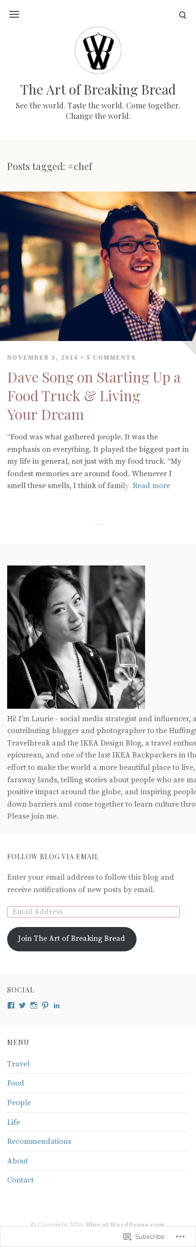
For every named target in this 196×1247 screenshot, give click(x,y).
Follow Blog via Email (53, 856)
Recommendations (39, 1141)
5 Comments (111, 358)
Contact (20, 1180)
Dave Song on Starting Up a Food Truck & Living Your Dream (94, 395)
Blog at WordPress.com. (126, 1225)
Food (15, 1083)
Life (13, 1122)
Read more (151, 485)
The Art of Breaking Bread (98, 89)
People (19, 1103)
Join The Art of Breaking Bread (71, 938)
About (17, 1161)
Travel (18, 1064)
